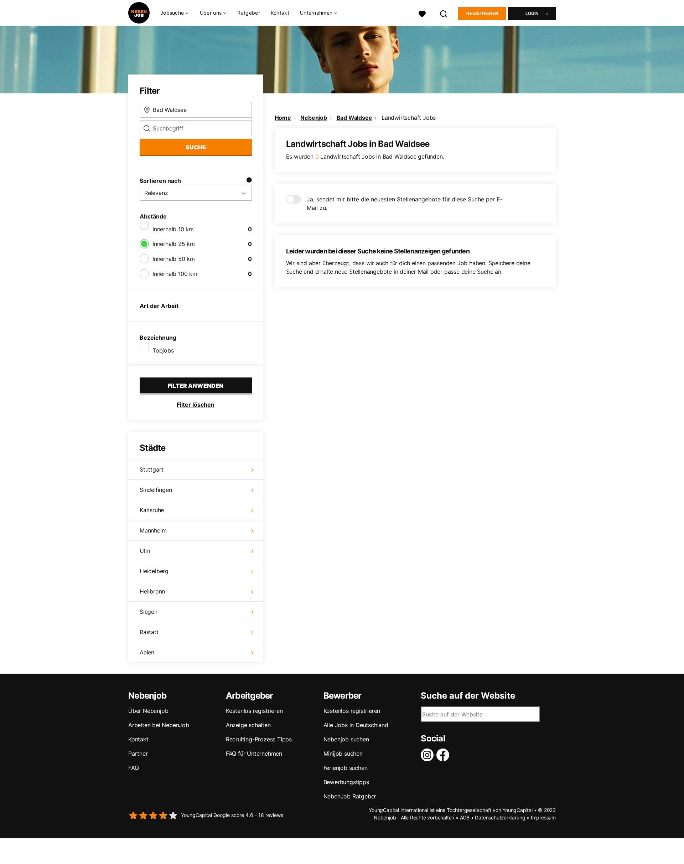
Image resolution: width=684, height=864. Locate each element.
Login (532, 13)
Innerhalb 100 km (174, 273)
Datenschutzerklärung (500, 817)
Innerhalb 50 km (173, 258)
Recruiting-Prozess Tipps (259, 739)
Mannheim (153, 530)
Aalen (147, 652)
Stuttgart (152, 469)
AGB (465, 817)
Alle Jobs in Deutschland (355, 725)
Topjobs (163, 350)
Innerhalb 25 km (173, 243)
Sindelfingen (156, 489)
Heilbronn (152, 591)
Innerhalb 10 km (173, 229)
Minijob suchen (343, 753)
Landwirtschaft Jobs (409, 117)
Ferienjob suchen (345, 767)
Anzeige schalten (248, 725)
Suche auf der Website (468, 696)
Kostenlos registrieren (254, 710)
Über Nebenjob (148, 710)
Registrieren (482, 13)
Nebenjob (313, 117)
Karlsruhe (152, 510)
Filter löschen (195, 404)
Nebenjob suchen (346, 739)
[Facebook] (444, 755)
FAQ (133, 767)
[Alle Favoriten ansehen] (422, 13)
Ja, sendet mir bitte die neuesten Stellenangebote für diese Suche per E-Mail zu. (405, 203)
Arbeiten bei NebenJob (158, 725)
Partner (138, 753)
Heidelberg (154, 571)
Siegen (148, 611)
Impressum (543, 817)
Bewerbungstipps (346, 782)
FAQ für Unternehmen (254, 753)
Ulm (145, 550)
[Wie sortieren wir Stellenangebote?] (249, 180)
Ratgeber (248, 13)
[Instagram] (428, 755)
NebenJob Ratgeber (350, 796)
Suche (196, 147)
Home (283, 117)
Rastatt (149, 632)
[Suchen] (444, 13)
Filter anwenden (195, 385)
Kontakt (280, 13)
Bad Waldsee (354, 117)
